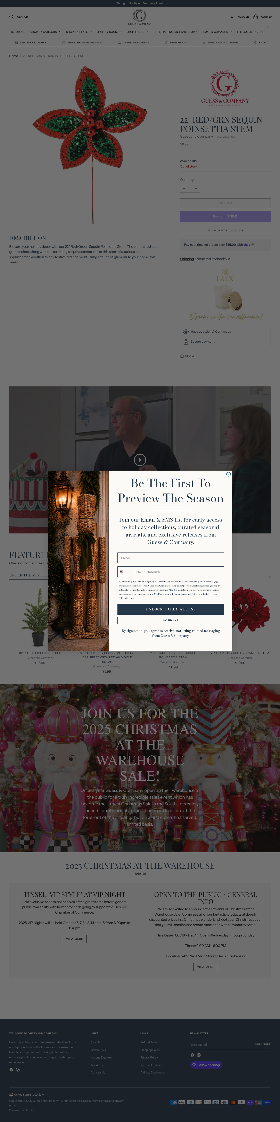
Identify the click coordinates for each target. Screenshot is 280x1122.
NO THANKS (170, 620)
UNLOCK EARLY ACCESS (171, 609)
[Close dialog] (229, 474)
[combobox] (125, 572)
